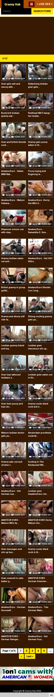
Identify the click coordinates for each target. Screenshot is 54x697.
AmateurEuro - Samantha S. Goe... (38, 231)
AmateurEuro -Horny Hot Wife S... (39, 202)
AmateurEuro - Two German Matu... (38, 609)
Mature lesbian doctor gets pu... (12, 434)
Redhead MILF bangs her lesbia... (39, 115)
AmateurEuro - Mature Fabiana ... (13, 202)
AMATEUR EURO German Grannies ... (38, 580)
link (51, 650)
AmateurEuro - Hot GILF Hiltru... (40, 260)
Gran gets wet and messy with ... (10, 85)
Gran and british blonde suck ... (13, 144)
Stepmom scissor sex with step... (12, 231)
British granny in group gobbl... (13, 289)
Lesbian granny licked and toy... (12, 347)
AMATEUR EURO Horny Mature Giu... (40, 522)
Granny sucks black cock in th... (38, 551)
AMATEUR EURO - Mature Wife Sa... (10, 522)
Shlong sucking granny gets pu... (40, 318)
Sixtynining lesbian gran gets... (38, 85)
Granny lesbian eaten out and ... (12, 260)
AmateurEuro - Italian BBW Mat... (12, 173)
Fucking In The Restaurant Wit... (36, 463)
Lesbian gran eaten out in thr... (40, 376)
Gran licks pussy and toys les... (12, 405)
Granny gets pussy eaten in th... (37, 144)
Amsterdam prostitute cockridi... (39, 434)
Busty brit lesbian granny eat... (10, 115)
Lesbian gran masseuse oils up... (38, 347)
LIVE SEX (44, 4)
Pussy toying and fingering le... (37, 173)
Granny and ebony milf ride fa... (13, 318)
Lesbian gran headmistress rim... (38, 493)
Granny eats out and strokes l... (11, 463)
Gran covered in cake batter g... (12, 580)
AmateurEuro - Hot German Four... (38, 638)
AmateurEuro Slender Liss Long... (39, 289)
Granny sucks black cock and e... (38, 405)
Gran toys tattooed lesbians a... (11, 376)
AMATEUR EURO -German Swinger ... (11, 638)
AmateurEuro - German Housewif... (13, 609)
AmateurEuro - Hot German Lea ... (11, 493)
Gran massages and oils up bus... (11, 551)
